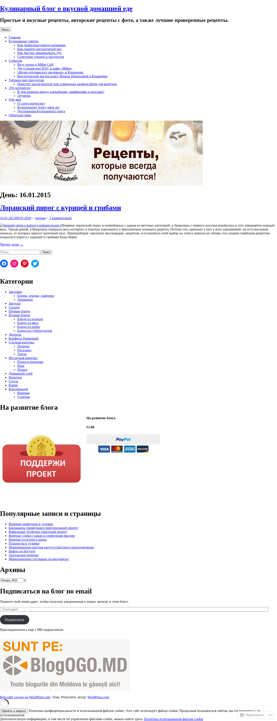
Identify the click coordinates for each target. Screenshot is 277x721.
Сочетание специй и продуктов (40, 57)
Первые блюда (19, 311)
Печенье (23, 346)
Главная (14, 37)
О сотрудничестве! (31, 103)
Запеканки (25, 299)
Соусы (13, 381)
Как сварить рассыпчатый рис (39, 49)
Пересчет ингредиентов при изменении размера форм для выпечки (67, 84)
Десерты (15, 334)
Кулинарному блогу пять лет (38, 107)
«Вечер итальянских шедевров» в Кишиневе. (50, 72)
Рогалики (24, 350)
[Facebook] (4, 263)
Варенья (23, 393)
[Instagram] (14, 263)
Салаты (14, 307)
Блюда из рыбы (28, 327)
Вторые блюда (19, 315)
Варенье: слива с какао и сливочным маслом (42, 535)
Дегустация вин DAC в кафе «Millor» (44, 68)
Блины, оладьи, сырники (35, 295)
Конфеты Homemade (24, 338)
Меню (5, 29)
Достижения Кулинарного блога (41, 111)
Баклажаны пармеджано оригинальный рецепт (43, 528)
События (15, 60)
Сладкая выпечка (21, 342)
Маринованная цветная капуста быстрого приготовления (51, 547)
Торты (22, 354)
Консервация (18, 389)
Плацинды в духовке (24, 543)
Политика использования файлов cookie (173, 719)
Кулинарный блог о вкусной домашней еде (66, 8)
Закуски (15, 303)
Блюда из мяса (27, 323)
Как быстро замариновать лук (39, 53)
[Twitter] (35, 263)
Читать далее (11, 244)
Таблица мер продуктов (26, 80)
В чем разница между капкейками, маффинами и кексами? (60, 92)
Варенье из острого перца (28, 539)
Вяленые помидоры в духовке (31, 524)
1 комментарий (60, 218)
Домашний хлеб (20, 373)
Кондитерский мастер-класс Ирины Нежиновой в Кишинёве (62, 76)
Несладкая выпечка (23, 358)
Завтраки (15, 292)
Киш (20, 366)
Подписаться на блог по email (46, 591)
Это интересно (20, 88)
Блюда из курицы (30, 319)
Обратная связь (20, 115)
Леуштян (24, 96)
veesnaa (40, 218)
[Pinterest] (25, 263)
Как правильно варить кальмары (41, 45)
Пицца (22, 369)
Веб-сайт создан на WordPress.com (25, 697)
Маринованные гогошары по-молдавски (39, 559)
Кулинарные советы (23, 41)
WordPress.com (98, 697)
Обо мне (15, 99)
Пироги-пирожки (30, 362)
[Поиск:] (20, 252)
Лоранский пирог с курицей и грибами (60, 207)
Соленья (23, 397)
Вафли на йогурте (22, 551)
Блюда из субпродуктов (34, 331)
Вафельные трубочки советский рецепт (38, 532)
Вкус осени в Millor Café (35, 64)
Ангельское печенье (23, 555)
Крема (13, 385)
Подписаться (14, 620)
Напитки (15, 377)
